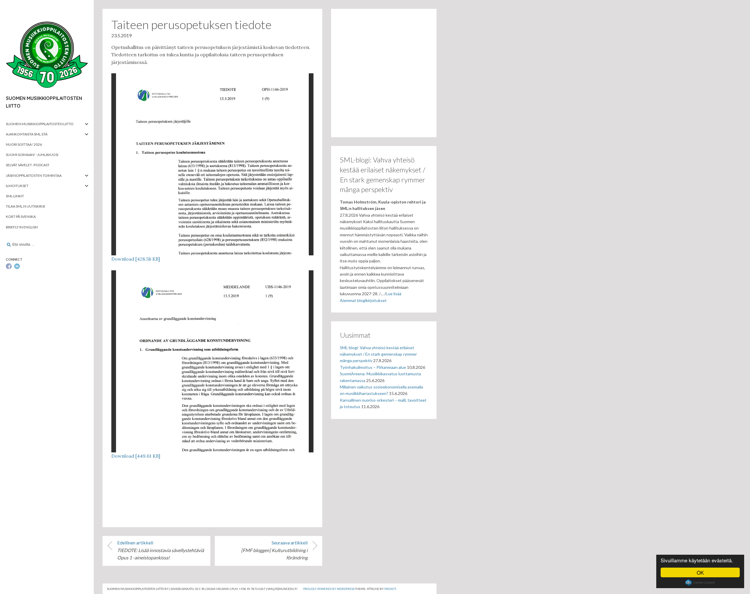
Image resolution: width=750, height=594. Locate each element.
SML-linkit (15, 196)
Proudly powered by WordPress (328, 588)
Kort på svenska (21, 216)
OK (700, 572)
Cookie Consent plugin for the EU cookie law (700, 582)
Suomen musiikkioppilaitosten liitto (40, 124)
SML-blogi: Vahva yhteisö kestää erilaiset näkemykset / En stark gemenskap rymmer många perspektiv (378, 354)
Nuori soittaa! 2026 (24, 144)
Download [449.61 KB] (135, 456)
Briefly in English (22, 227)
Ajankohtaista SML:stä (26, 134)
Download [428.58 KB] (135, 259)
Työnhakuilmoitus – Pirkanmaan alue (373, 367)
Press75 (390, 588)
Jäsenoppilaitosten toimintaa (34, 175)
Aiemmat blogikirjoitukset (363, 300)
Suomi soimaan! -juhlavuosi (32, 154)
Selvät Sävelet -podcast (28, 165)
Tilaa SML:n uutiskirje (25, 206)
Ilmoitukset (17, 186)
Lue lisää (393, 293)
